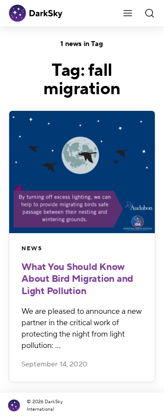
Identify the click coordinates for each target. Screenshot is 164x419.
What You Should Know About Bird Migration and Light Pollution (77, 279)
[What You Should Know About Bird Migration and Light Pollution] (82, 172)
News (31, 248)
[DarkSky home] (16, 405)
